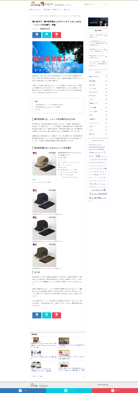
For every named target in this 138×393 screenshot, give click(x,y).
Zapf (95, 152)
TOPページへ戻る (37, 376)
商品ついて (92, 126)
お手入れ (99, 152)
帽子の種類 (92, 85)
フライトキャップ (101, 180)
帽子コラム (67, 9)
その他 (91, 99)
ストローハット (102, 166)
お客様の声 (92, 119)
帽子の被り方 (92, 95)
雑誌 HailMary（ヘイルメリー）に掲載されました (97, 56)
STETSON (96, 149)
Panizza (91, 149)
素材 (93, 198)
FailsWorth (99, 144)
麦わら (90, 200)
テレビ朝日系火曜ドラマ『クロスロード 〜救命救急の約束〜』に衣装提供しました (97, 43)
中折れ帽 (93, 190)
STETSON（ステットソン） (69, 162)
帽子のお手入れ (93, 92)
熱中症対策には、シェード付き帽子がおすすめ (49, 104)
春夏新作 (95, 194)
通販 (102, 198)
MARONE (102, 147)
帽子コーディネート (35, 9)
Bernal (90, 144)
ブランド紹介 (92, 88)
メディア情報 (92, 107)
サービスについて (93, 123)
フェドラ (94, 177)
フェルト (98, 177)
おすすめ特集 (40, 15)
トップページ (33, 15)
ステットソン (94, 166)
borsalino (95, 144)
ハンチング (92, 169)
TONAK (91, 152)
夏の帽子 (100, 190)
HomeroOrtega (94, 147)
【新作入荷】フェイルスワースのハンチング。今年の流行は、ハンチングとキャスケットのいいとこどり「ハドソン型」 (43, 345)
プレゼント (95, 184)
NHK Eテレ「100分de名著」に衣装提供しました (97, 35)
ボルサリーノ (95, 187)
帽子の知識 (47, 9)
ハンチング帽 (101, 169)
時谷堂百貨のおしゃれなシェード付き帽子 (48, 107)
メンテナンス (101, 187)
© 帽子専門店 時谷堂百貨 (102, 384)
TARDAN (101, 149)
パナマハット (98, 172)
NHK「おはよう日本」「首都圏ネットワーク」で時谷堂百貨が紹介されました (97, 63)
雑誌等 (91, 115)
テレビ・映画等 (93, 111)
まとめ (38, 109)
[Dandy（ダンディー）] (34, 385)
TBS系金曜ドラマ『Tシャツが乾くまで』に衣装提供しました (97, 50)
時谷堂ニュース (57, 9)
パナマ (90, 172)
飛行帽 (104, 198)
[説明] (75, 172)
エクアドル (95, 159)
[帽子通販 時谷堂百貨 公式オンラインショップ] (44, 385)
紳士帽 (97, 198)
